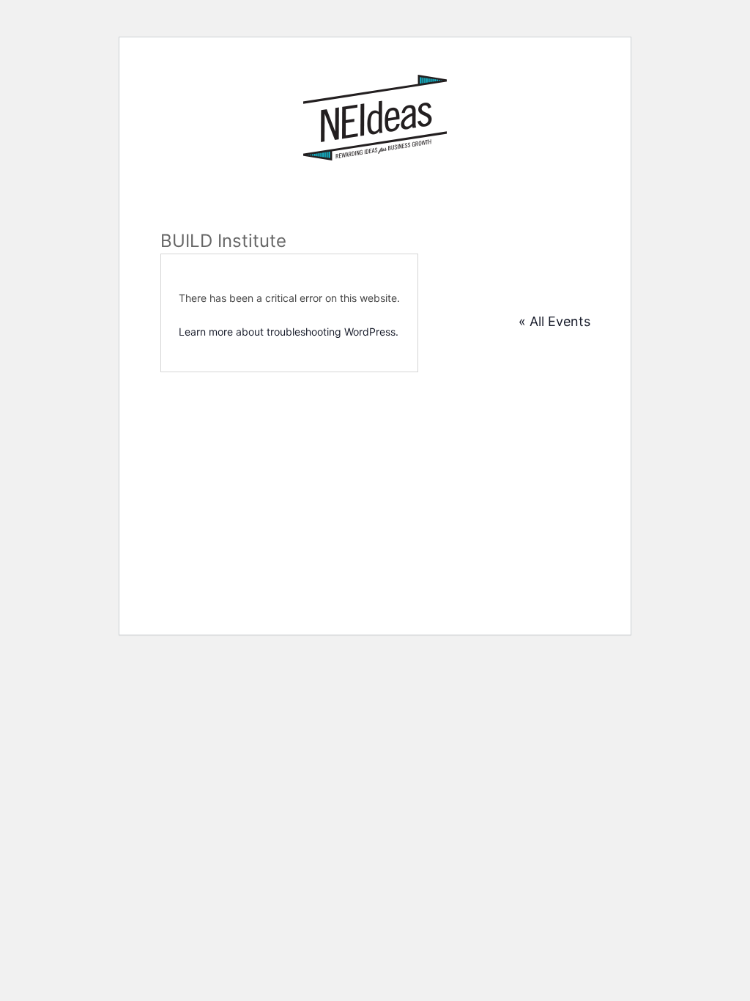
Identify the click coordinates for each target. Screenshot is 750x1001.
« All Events (554, 321)
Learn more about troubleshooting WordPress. (288, 331)
